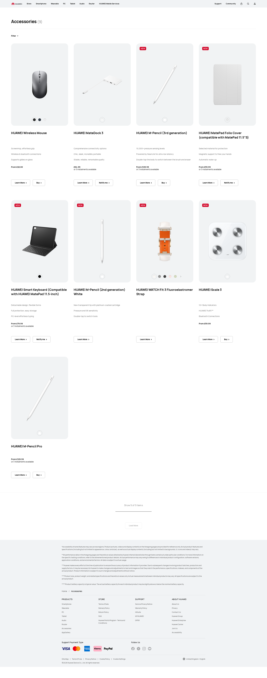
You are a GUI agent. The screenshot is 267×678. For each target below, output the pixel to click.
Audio (64, 620)
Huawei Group (177, 616)
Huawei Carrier (177, 624)
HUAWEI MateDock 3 (88, 133)
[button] (241, 4)
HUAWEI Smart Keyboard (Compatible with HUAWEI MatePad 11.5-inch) (39, 292)
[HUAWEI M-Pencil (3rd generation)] (165, 84)
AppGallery (66, 632)
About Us (175, 604)
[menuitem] (78, 604)
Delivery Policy (103, 608)
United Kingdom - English (195, 659)
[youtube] (149, 649)
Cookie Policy (105, 659)
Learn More (20, 182)
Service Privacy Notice (143, 604)
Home (64, 591)
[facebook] (133, 649)
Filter (13, 35)
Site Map (65, 659)
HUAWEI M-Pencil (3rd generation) (161, 133)
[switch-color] (34, 119)
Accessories (66, 628)
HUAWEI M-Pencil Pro (26, 446)
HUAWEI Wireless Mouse (29, 133)
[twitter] (138, 649)
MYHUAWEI (139, 616)
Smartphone (66, 604)
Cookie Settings (119, 659)
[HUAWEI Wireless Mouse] (40, 84)
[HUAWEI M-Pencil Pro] (40, 398)
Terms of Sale (103, 604)
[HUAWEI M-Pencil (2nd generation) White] (102, 241)
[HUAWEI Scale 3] (227, 241)
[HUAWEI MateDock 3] (102, 84)
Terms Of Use (77, 659)
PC (63, 612)
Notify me (103, 182)
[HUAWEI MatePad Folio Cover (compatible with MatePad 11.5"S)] (227, 84)
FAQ (100, 616)
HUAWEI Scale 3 (210, 290)
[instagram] (144, 649)
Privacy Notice (90, 659)
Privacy (174, 608)
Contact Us (176, 612)
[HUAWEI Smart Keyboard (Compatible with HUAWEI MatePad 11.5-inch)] (40, 241)
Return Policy (103, 612)
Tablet (64, 616)
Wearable (65, 608)
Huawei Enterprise (179, 620)
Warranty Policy (141, 608)
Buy (38, 182)
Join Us (174, 628)
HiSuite (138, 612)
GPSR (137, 620)
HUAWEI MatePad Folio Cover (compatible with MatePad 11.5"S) (224, 135)
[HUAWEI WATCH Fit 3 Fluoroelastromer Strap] (165, 241)
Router (64, 624)
